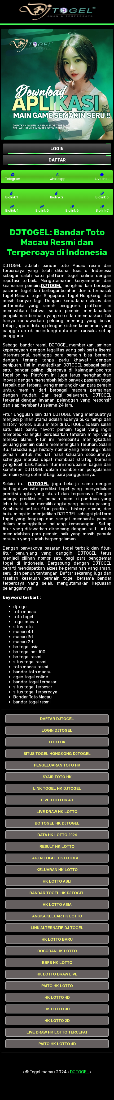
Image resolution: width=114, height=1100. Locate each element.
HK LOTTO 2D (57, 1020)
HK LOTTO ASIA (57, 904)
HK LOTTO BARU (57, 939)
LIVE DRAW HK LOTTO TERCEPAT (57, 1032)
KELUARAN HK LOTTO (57, 870)
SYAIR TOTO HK (57, 777)
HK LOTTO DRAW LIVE (57, 974)
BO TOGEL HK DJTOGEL (57, 823)
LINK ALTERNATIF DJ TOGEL (57, 928)
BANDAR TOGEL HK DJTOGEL (57, 893)
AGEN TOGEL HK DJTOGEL (57, 858)
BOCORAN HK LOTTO (57, 951)
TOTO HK (57, 742)
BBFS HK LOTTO (57, 962)
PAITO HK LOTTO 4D (57, 1044)
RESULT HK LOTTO (57, 846)
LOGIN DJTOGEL (57, 730)
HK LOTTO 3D (57, 1009)
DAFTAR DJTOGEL (57, 719)
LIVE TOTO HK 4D (57, 800)
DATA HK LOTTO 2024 (57, 835)
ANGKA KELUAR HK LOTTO (57, 916)
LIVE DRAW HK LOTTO (57, 811)
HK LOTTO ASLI (57, 881)
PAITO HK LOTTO (57, 986)
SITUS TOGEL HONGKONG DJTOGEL (57, 753)
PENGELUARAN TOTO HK (57, 765)
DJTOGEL (51, 285)
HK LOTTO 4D (57, 997)
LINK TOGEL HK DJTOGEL (57, 788)
